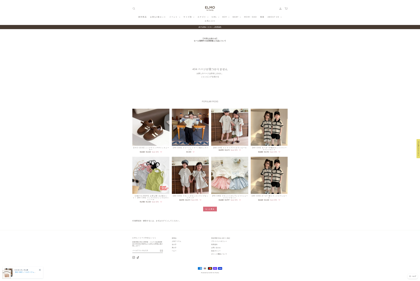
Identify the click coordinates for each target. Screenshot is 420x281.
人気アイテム (176, 241)
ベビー (174, 251)
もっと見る (210, 209)
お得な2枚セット (158, 17)
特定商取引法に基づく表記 (220, 238)
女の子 (174, 244)
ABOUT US (274, 17)
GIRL (215, 17)
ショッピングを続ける (210, 77)
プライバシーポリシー (219, 241)
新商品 (174, 238)
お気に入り (210, 21)
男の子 (174, 247)
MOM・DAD (250, 17)
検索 (262, 17)
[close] (39, 269)
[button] (161, 152)
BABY (236, 17)
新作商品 (142, 17)
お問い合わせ (216, 247)
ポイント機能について (219, 254)
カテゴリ (202, 17)
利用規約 (214, 244)
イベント (173, 17)
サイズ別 (188, 17)
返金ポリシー (216, 251)
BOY (225, 17)
